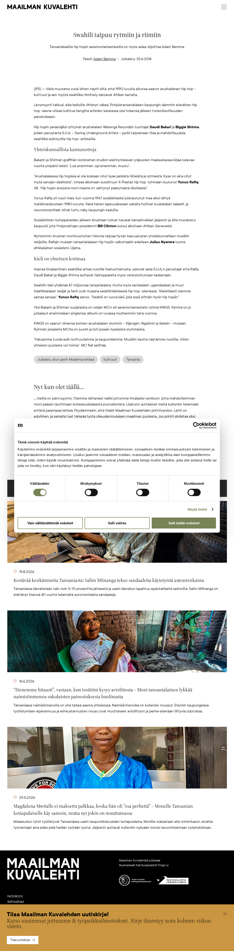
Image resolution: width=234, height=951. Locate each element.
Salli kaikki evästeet (183, 523)
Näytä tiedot (197, 509)
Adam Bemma (104, 58)
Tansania (133, 359)
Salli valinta (117, 523)
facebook (15, 896)
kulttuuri (110, 359)
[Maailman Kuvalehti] (43, 878)
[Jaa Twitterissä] (95, 78)
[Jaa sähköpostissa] (139, 78)
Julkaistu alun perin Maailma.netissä (65, 359)
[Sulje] (225, 914)
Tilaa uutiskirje (20, 940)
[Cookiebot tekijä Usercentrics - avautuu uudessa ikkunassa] (196, 425)
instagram (15, 902)
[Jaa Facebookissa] (124, 78)
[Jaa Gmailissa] (109, 78)
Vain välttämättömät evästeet (50, 523)
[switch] (91, 492)
